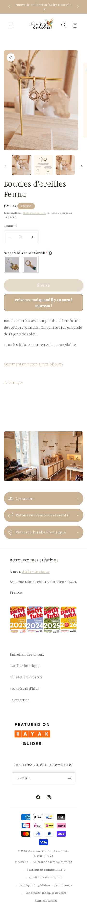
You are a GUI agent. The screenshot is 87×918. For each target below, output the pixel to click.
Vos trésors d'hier (24, 688)
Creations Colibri (40, 851)
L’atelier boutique (24, 666)
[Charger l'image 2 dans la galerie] (43, 165)
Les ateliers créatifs (26, 677)
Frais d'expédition (34, 212)
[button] (10, 25)
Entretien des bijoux (27, 654)
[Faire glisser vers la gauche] (5, 166)
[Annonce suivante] (77, 6)
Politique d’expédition (34, 885)
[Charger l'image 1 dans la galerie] (21, 165)
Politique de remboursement (52, 862)
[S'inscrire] (69, 778)
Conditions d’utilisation (46, 877)
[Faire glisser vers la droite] (81, 166)
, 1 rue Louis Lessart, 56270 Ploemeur (42, 856)
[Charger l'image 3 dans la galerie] (65, 165)
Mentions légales (46, 900)
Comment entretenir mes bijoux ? (34, 363)
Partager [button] (16, 382)
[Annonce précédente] (9, 6)
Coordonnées (63, 885)
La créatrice (19, 700)
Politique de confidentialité (46, 869)
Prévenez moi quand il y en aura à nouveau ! (43, 302)
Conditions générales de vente (46, 892)
